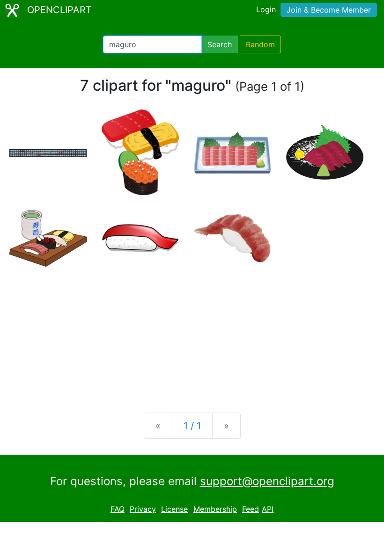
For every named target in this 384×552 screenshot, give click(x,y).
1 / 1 (192, 425)
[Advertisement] (192, 332)
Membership (215, 509)
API (267, 509)
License (174, 509)
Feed (250, 509)
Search (219, 44)
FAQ (118, 509)
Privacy (143, 509)
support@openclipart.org (267, 481)
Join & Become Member (329, 10)
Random (260, 44)
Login (266, 9)
